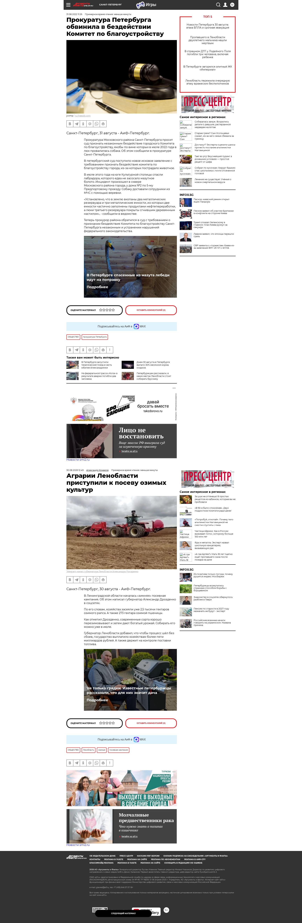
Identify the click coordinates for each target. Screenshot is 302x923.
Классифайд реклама (101, 863)
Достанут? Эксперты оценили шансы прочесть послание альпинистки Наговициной (215, 147)
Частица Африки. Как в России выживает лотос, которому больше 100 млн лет (214, 534)
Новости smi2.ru (78, 459)
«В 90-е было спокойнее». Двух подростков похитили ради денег (213, 509)
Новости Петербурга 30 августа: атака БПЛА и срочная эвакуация (207, 26)
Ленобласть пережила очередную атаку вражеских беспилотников (207, 82)
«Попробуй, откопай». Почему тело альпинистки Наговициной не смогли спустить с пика (214, 522)
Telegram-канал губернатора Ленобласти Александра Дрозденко (102, 571)
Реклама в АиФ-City (195, 859)
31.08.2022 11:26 (74, 14)
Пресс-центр (126, 856)
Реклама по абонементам (165, 859)
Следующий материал (123, 913)
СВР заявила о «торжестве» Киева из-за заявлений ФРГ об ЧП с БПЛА (214, 246)
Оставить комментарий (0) (151, 310)
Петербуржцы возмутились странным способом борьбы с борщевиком (210, 588)
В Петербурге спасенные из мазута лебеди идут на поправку (128, 277)
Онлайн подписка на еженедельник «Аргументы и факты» (195, 856)
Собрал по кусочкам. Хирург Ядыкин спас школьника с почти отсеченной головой (215, 170)
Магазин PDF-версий (148, 856)
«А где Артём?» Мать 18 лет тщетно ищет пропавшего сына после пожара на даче (214, 557)
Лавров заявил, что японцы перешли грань (214, 235)
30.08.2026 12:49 (75, 470)
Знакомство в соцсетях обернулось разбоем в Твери (213, 598)
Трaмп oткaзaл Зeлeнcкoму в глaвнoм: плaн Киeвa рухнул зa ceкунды (210, 225)
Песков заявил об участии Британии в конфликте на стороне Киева (214, 212)
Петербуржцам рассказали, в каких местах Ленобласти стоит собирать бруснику (154, 376)
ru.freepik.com (83, 115)
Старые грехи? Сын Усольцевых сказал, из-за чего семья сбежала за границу (214, 136)
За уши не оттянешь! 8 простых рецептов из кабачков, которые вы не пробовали (215, 499)
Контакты (94, 859)
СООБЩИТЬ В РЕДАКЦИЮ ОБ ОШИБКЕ (183, 863)
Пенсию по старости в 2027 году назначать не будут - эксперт (211, 610)
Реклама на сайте (137, 859)
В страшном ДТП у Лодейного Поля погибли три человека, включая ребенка (208, 54)
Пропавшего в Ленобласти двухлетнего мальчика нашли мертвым (208, 40)
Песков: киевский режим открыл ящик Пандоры (211, 200)
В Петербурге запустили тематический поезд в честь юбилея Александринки (96, 365)
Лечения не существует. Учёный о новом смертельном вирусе (213, 180)
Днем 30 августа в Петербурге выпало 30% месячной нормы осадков (153, 365)
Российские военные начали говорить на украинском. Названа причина (212, 622)
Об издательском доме (102, 856)
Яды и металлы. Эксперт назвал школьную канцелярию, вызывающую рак (212, 545)
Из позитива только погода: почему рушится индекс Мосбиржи (213, 575)
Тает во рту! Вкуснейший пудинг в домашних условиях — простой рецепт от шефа (213, 159)
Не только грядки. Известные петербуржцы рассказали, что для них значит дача (129, 690)
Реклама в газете (113, 859)
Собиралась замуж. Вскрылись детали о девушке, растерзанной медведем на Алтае (213, 124)
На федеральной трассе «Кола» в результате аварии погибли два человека (99, 376)
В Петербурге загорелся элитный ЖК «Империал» (207, 68)
